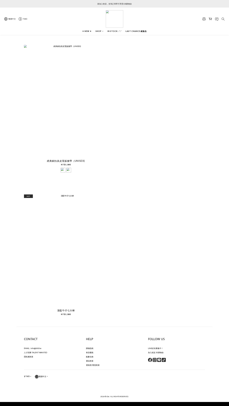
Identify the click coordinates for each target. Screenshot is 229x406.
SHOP (98, 31)
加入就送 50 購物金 (156, 352)
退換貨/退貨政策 (93, 365)
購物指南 (89, 348)
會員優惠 (89, 352)
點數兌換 (89, 357)
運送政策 (89, 361)
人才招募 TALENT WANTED (35, 352)
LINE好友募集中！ (155, 348)
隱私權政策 (28, 357)
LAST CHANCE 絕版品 (136, 31)
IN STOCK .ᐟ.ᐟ (114, 31)
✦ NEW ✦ (87, 31)
